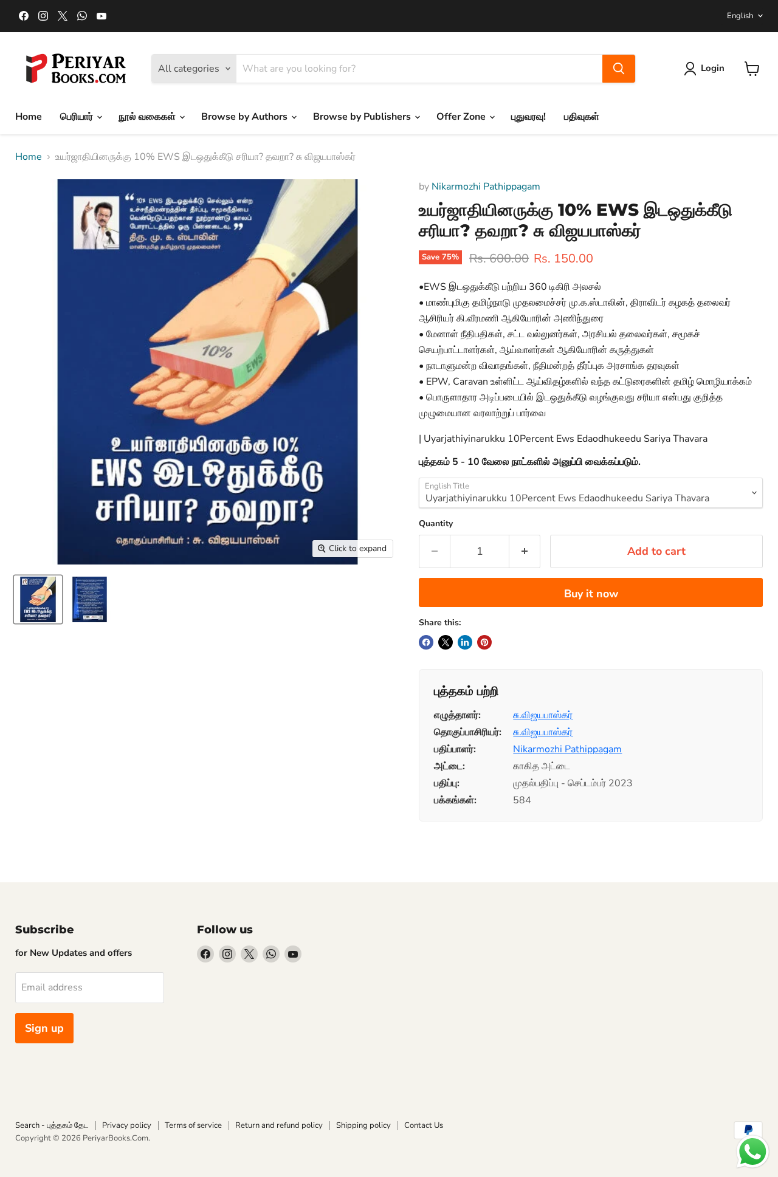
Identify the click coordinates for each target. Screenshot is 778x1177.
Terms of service (193, 1125)
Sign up (44, 1028)
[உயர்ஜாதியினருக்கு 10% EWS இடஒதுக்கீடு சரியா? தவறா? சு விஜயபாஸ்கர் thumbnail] (90, 599)
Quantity (436, 524)
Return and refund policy (279, 1125)
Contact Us (423, 1125)
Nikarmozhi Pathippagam (486, 186)
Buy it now (591, 593)
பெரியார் (77, 116)
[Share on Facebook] (426, 642)
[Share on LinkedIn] (465, 642)
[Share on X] (445, 642)
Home (28, 116)
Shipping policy (363, 1125)
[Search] (618, 69)
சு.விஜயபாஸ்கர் (543, 715)
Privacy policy (126, 1125)
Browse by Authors (245, 116)
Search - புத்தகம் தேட (52, 1125)
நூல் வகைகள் (148, 116)
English (740, 15)
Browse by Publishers (363, 116)
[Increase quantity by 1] (524, 551)
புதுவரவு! (528, 116)
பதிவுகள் (581, 116)
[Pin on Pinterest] (484, 642)
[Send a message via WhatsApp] (753, 1152)
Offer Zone (462, 116)
